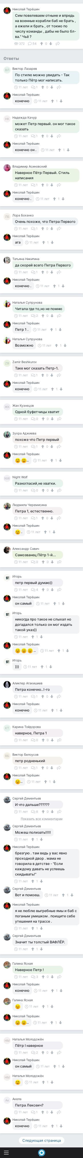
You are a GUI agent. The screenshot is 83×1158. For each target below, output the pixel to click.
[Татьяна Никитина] (8, 260)
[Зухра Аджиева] (8, 434)
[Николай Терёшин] (8, 10)
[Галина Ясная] (8, 964)
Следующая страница (41, 1140)
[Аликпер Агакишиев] (8, 684)
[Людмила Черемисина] (8, 506)
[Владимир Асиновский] (8, 167)
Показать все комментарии (41, 819)
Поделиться (58, 43)
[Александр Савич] (8, 550)
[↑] (42, 43)
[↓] (50, 43)
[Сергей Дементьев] (8, 799)
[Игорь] (8, 577)
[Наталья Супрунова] (8, 303)
